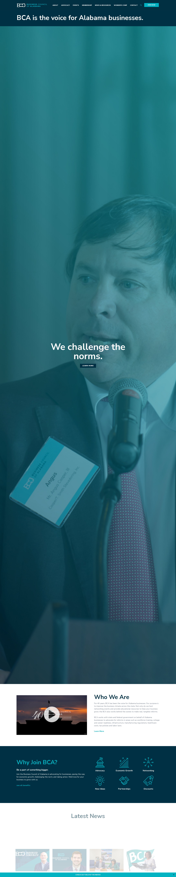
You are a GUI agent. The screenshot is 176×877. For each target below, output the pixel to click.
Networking (148, 770)
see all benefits (23, 785)
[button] (52, 715)
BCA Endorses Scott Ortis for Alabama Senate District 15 (28, 853)
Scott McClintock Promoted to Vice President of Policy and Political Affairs (68, 854)
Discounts (148, 788)
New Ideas (100, 788)
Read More (19, 868)
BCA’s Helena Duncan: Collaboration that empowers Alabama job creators (143, 853)
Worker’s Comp (120, 5)
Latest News (88, 816)
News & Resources (103, 5)
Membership (87, 5)
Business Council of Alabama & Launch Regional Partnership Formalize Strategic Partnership (106, 854)
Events (76, 5)
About (55, 5)
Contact (134, 5)
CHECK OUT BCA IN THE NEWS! (88, 875)
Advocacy (65, 5)
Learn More (99, 731)
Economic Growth (124, 770)
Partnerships (124, 788)
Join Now (151, 5)
